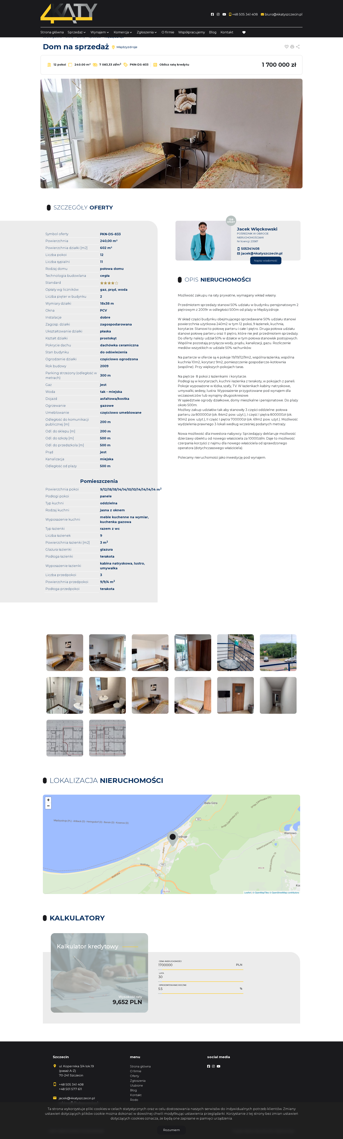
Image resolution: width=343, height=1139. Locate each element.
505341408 (250, 249)
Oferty (134, 1076)
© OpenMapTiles (261, 892)
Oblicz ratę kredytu (174, 64)
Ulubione (136, 1085)
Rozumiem (171, 1130)
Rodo (134, 1100)
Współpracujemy (191, 32)
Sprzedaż (75, 32)
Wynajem (98, 32)
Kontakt (227, 32)
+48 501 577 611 (70, 1089)
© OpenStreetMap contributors (284, 892)
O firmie (168, 32)
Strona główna (52, 32)
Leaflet (247, 892)
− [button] (48, 805)
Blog (213, 32)
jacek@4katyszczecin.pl (261, 253)
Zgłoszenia (137, 1081)
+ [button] (48, 799)
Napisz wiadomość (265, 260)
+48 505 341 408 (71, 1084)
